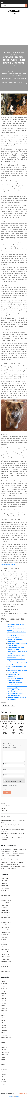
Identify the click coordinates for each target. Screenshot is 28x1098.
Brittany (5, 721)
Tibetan (4, 1084)
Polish (3, 1059)
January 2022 (5, 929)
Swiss (3, 1079)
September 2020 (6, 961)
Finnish (4, 1020)
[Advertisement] (14, 31)
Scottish (4, 1067)
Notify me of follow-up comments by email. (12, 785)
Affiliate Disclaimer (6, 805)
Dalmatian (4, 1008)
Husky (3, 1032)
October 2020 (5, 959)
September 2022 (6, 922)
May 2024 (4, 880)
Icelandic (4, 1035)
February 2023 (6, 912)
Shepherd (4, 1069)
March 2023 (5, 910)
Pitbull (3, 1057)
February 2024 (6, 888)
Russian (4, 1064)
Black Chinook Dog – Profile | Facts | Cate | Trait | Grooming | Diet (14, 79)
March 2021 (5, 947)
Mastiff (4, 1049)
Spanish (4, 1074)
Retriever (4, 1062)
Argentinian (5, 986)
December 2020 (6, 954)
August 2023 (5, 902)
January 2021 (5, 951)
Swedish (4, 1076)
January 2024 (5, 890)
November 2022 (6, 917)
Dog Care (4, 1010)
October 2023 (5, 898)
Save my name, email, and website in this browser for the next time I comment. (14, 780)
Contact (4, 808)
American (15, 54)
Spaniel (4, 1071)
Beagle (4, 991)
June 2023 (5, 905)
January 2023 (5, 915)
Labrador (4, 1047)
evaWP (17, 1096)
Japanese (4, 1044)
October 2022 (5, 920)
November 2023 (6, 895)
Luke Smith (5, 858)
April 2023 (4, 907)
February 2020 (6, 971)
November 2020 (6, 956)
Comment (5, 749)
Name (4, 763)
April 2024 (4, 883)
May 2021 (4, 942)
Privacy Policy (5, 810)
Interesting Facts (6, 1037)
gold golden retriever (8, 564)
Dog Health (5, 1013)
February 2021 (5, 949)
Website (5, 774)
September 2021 (6, 932)
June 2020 (5, 966)
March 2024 (5, 885)
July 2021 (4, 937)
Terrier (4, 1081)
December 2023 (6, 893)
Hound (4, 1027)
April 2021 (4, 944)
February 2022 (5, 927)
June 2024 (5, 878)
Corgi (3, 1005)
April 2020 (4, 969)
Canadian (4, 1000)
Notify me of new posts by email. (10, 788)
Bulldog (4, 998)
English (4, 1018)
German (4, 1025)
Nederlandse (5, 1052)
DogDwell (14, 10)
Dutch (3, 1015)
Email (4, 769)
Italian (3, 1042)
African (4, 981)
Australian (4, 988)
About (3, 803)
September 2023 (6, 900)
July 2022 (4, 924)
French (4, 1022)
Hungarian (4, 1030)
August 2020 (5, 964)
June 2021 (4, 939)
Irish (3, 1040)
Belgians (4, 993)
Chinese (4, 1003)
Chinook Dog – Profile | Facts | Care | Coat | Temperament (12, 83)
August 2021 (5, 934)
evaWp (10, 1096)
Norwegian (5, 1054)
